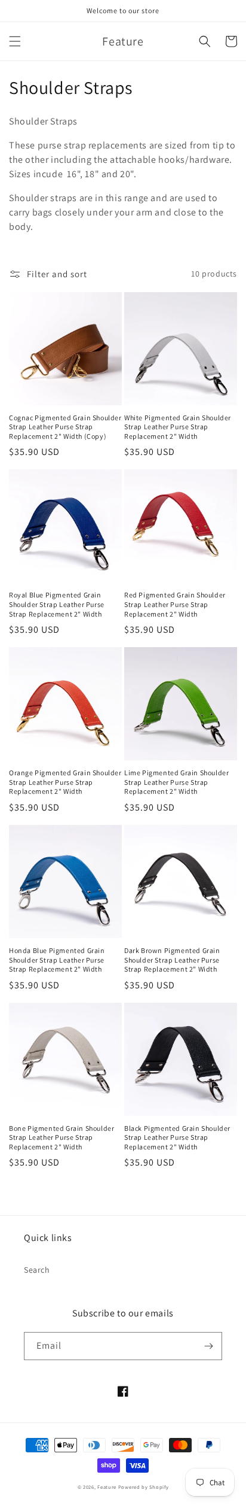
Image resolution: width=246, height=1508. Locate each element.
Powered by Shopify (143, 1486)
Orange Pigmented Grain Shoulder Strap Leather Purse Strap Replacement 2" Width (65, 782)
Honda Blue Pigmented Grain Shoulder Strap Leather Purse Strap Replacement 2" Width (57, 959)
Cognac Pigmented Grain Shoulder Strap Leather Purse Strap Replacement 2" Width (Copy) (65, 427)
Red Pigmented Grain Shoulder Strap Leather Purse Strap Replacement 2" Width (175, 604)
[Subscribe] (208, 1346)
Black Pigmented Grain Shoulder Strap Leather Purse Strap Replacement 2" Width (177, 1137)
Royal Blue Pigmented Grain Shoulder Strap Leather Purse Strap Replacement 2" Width (56, 604)
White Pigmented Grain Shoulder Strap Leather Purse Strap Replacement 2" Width (177, 427)
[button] (15, 41)
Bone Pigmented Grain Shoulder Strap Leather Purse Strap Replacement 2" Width (61, 1137)
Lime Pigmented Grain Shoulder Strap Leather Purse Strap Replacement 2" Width (176, 782)
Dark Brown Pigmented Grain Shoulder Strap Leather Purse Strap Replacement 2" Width (172, 959)
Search (37, 1269)
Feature (106, 1486)
